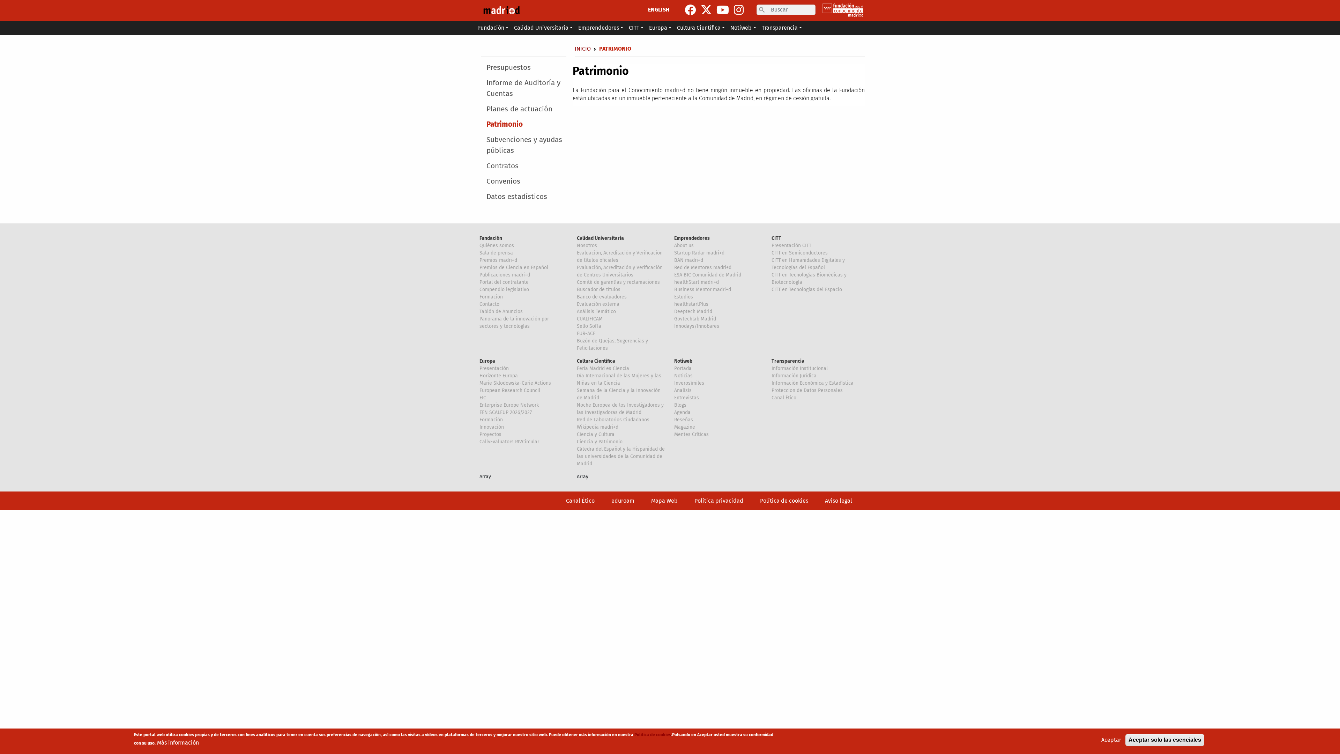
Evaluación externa (598, 304)
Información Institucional (800, 368)
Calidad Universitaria (600, 238)
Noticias (683, 376)
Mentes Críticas (691, 434)
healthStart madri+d (696, 282)
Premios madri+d (498, 260)
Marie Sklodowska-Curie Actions (515, 383)
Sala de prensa (496, 253)
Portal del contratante (504, 282)
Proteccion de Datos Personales (807, 390)
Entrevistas (686, 398)
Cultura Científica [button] (699, 27)
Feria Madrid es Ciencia (603, 368)
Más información (178, 742)
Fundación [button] (491, 27)
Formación (491, 297)
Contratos (502, 166)
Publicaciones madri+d (504, 275)
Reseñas (683, 420)
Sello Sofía (589, 326)
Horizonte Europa (498, 376)
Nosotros (587, 246)
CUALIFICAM (590, 319)
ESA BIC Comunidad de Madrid (707, 275)
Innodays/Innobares (696, 326)
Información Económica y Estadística (813, 383)
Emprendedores (692, 238)
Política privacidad (718, 500)
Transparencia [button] (780, 27)
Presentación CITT (791, 246)
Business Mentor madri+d (702, 290)
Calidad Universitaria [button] (541, 27)
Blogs (680, 405)
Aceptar (1111, 740)
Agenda (682, 412)
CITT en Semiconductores (800, 253)
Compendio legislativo (504, 290)
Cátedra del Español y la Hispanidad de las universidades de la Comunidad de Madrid (621, 456)
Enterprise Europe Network (509, 405)
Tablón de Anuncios (501, 312)
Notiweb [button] (741, 27)
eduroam (622, 500)
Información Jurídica (794, 376)
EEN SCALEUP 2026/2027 (505, 412)
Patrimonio (504, 124)
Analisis (683, 390)
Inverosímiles (689, 383)
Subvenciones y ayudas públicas (524, 145)
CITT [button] (634, 27)
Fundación (490, 238)
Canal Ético (784, 398)
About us (684, 246)
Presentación (494, 368)
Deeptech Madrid (693, 312)
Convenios (503, 181)
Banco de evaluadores (602, 297)
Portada (683, 368)
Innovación (491, 427)
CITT (776, 238)
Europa (487, 361)
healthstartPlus (691, 304)
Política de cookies (784, 500)
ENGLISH (659, 9)
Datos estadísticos (516, 196)
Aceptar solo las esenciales (1165, 740)
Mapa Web (664, 500)
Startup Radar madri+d (699, 253)
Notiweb (683, 361)
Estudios (683, 297)
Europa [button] (658, 27)
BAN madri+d (688, 260)
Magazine (684, 427)
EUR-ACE (586, 334)
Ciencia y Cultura (596, 434)
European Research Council (509, 390)
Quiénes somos (496, 246)
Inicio (583, 48)
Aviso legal (838, 500)
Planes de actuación (519, 109)
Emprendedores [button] (598, 27)
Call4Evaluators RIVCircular (509, 442)
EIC (482, 398)
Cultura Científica (596, 361)
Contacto (489, 304)
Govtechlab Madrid (695, 319)
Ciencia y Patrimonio (600, 442)
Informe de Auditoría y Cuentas (523, 88)
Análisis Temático (596, 312)
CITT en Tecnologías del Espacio (807, 290)
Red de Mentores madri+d (702, 268)
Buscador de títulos (598, 290)
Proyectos (490, 434)
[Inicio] (501, 10)
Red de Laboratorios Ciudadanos (613, 420)
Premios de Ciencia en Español (513, 268)
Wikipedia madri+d (597, 427)
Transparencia (788, 361)
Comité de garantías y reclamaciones (618, 282)
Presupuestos (508, 67)
